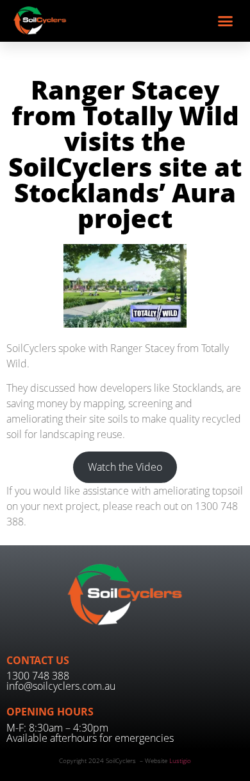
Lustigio (180, 760)
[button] (225, 21)
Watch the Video (125, 467)
